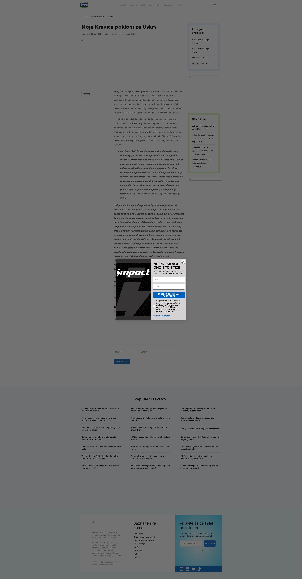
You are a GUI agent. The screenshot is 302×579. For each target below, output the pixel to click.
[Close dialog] (183, 262)
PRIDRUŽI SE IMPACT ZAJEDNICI (169, 295)
